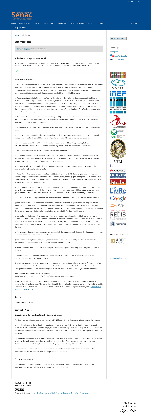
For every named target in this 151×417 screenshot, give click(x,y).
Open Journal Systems (118, 258)
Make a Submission (118, 38)
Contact (101, 23)
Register (130, 2)
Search (135, 23)
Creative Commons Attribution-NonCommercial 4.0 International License (64, 393)
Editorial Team (24, 23)
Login (138, 2)
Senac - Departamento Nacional (82, 23)
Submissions (62, 23)
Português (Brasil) (118, 59)
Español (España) (120, 56)
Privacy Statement (19, 28)
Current (36, 23)
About (13, 23)
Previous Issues (48, 23)
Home (17, 35)
